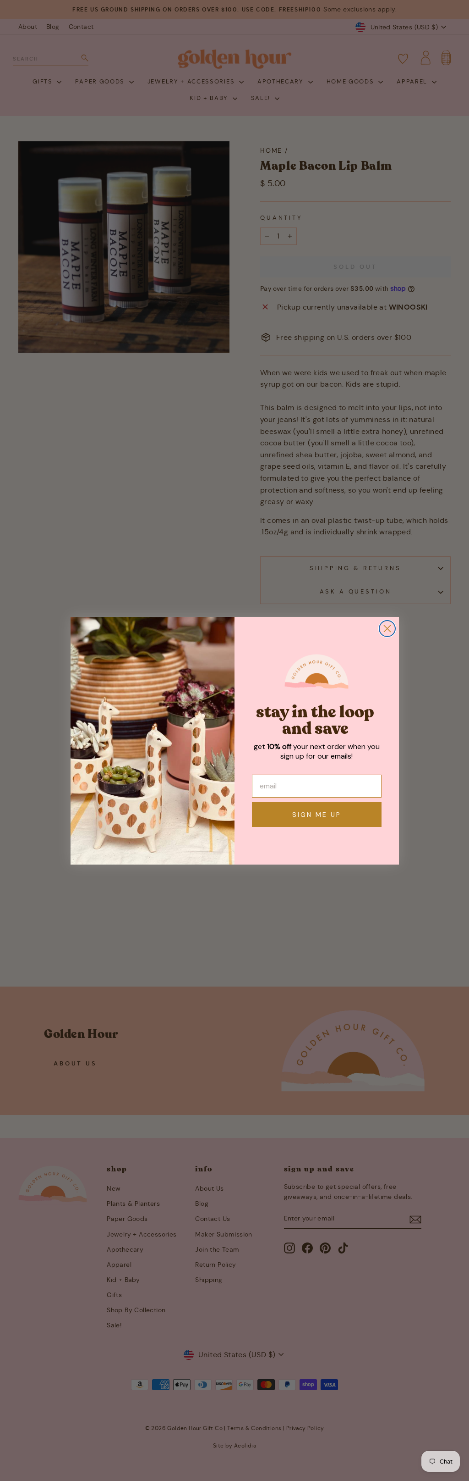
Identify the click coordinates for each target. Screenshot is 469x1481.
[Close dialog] (387, 629)
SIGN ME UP (316, 814)
